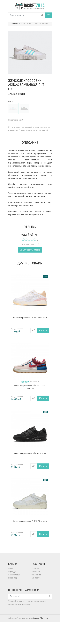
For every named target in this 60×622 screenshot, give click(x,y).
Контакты (36, 578)
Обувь (11, 568)
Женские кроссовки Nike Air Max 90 (30, 453)
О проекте (36, 575)
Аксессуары (14, 575)
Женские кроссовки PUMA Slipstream (30, 317)
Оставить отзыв (31, 249)
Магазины (36, 572)
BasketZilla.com (40, 618)
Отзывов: (34, 382)
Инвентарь (13, 578)
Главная (35, 568)
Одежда (12, 572)
